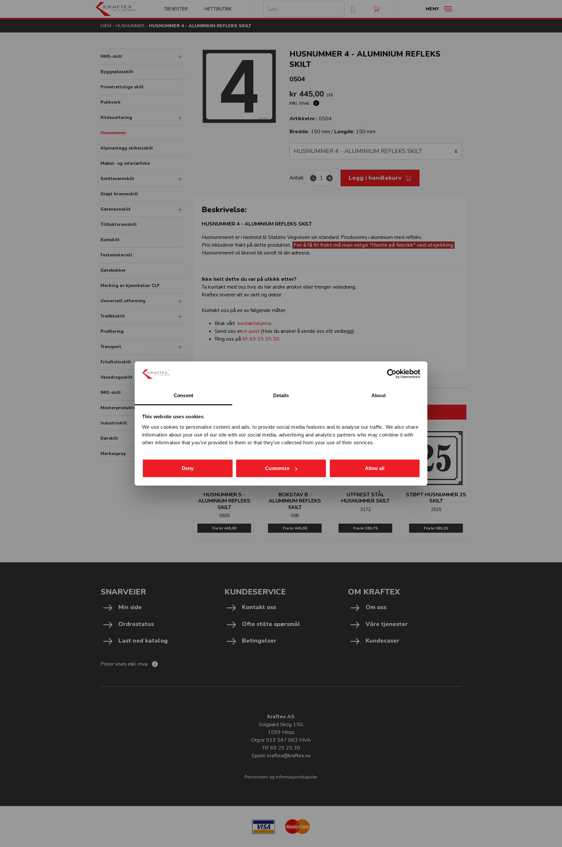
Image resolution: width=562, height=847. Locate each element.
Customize (277, 468)
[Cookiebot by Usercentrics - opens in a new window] (391, 374)
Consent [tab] (183, 395)
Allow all (374, 468)
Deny (188, 468)
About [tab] (378, 395)
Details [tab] (281, 395)
